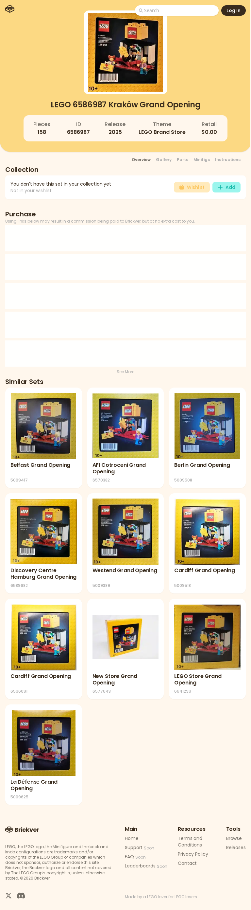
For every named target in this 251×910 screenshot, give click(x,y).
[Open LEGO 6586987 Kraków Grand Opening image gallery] (125, 52)
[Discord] (21, 895)
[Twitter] (8, 895)
